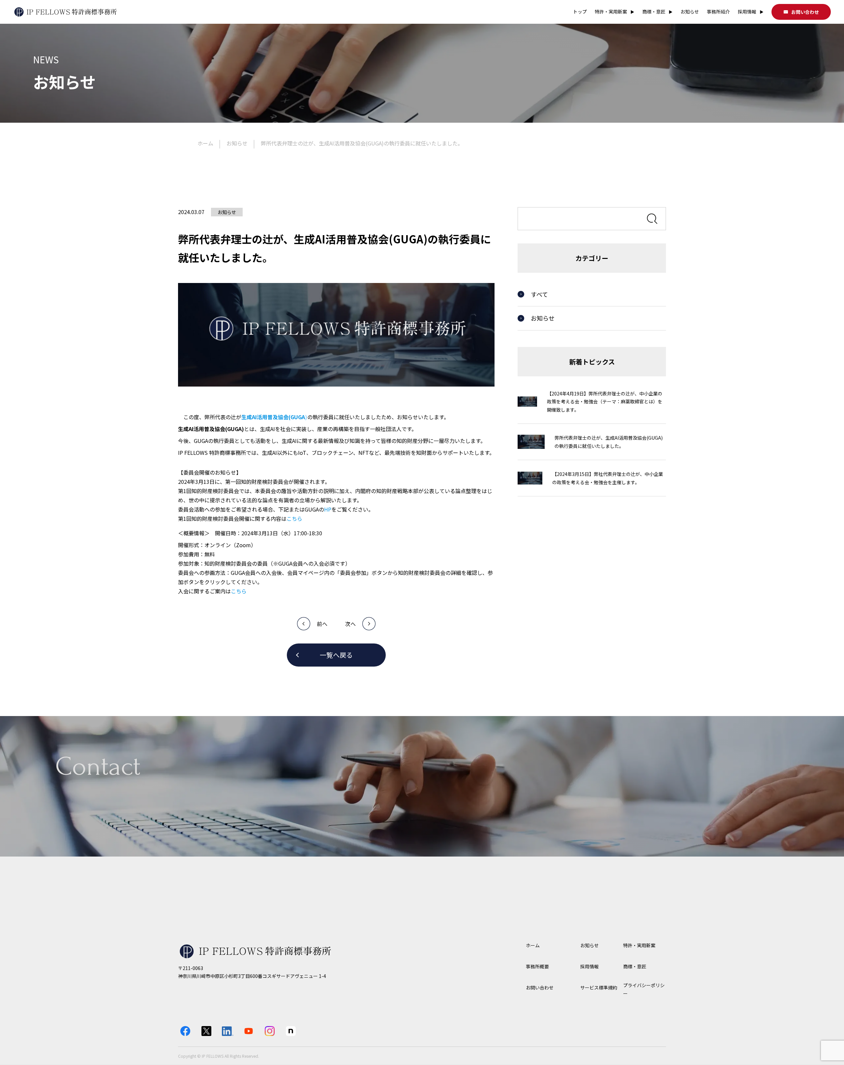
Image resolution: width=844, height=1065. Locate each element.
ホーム (205, 143)
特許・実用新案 (614, 11)
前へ (322, 624)
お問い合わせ (805, 12)
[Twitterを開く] (206, 1031)
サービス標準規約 (598, 987)
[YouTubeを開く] (248, 1031)
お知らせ (689, 11)
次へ (350, 624)
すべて (539, 294)
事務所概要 (537, 966)
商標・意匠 (657, 11)
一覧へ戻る (336, 655)
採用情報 (751, 11)
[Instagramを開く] (269, 1031)
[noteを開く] (291, 1031)
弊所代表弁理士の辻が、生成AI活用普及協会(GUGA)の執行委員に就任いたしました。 (362, 143)
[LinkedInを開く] (227, 1031)
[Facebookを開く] (185, 1031)
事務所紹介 (718, 11)
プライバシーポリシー (644, 989)
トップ (580, 11)
